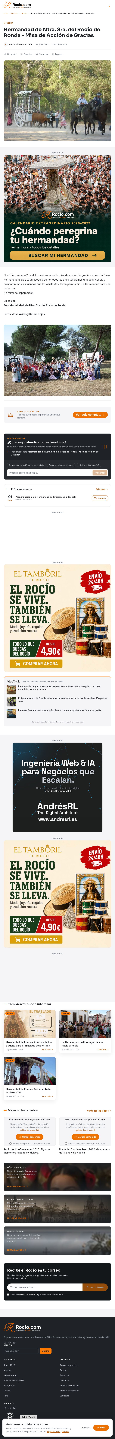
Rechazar (85, 1427)
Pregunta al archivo (69, 1365)
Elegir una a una (53, 1431)
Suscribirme (95, 1287)
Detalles (65, 1431)
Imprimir (59, 54)
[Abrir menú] (108, 5)
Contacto (64, 1380)
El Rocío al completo (14, 1380)
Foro (6, 1395)
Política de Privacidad (28, 1294)
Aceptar (101, 1427)
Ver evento (101, 499)
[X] (9, 1343)
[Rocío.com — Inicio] (17, 5)
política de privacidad (29, 1130)
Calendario (101, 489)
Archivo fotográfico (69, 1390)
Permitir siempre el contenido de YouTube (31, 1143)
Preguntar (100, 472)
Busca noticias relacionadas (61, 465)
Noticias (15, 13)
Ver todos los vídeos (98, 1110)
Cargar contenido (31, 1138)
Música (7, 1390)
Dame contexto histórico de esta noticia (26, 465)
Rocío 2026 (9, 1365)
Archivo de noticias (69, 1385)
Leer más (46, 1049)
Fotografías (9, 1385)
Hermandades (11, 1375)
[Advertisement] (57, 535)
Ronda (24, 13)
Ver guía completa (88, 414)
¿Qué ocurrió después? (89, 465)
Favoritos (64, 1375)
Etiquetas (64, 1395)
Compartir (12, 54)
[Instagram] (14, 1343)
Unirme (45, 1351)
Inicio (6, 13)
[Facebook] (5, 1343)
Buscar (63, 1370)
